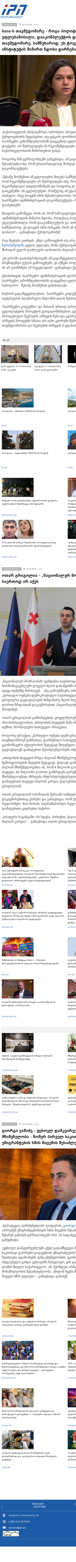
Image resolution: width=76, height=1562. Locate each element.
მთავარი (38, 1504)
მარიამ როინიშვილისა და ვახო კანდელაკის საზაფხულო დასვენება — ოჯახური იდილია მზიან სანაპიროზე (31, 1414)
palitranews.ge (9, 1016)
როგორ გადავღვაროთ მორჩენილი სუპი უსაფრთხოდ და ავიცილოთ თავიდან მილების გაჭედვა (29, 1456)
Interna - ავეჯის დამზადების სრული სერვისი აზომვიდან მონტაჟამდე (27, 1057)
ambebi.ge (7, 885)
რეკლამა (40, 1507)
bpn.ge (5, 974)
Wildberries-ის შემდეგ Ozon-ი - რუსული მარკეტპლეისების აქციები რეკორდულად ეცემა (30, 962)
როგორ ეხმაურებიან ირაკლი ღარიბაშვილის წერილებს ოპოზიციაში (29, 1004)
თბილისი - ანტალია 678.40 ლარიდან (23, 411)
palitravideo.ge (9, 515)
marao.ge (7, 1425)
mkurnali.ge (8, 1336)
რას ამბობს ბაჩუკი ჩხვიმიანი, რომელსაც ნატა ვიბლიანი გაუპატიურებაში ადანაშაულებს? (29, 544)
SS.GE (6, 340)
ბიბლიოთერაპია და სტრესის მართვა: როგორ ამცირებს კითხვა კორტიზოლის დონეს (29, 1323)
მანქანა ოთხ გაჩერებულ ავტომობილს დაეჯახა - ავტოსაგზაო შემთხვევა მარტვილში (30, 502)
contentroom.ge (10, 1070)
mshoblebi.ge (9, 1378)
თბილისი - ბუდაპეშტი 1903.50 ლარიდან (25, 453)
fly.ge (4, 425)
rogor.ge (6, 1467)
